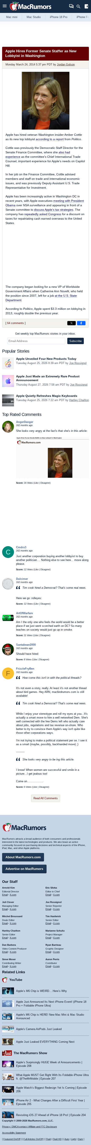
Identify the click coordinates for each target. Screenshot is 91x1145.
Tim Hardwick (53, 916)
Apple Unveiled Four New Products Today (46, 358)
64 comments (15, 323)
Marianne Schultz (55, 930)
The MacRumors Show (30, 1053)
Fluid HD (57, 1139)
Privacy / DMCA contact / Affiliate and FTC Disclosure (29, 1126)
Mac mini (11, 17)
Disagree (45, 483)
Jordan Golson (66, 64)
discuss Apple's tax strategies (53, 209)
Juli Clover (8, 902)
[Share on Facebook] (81, 323)
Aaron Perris (52, 959)
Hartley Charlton (79, 400)
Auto (67, 1139)
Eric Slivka (51, 887)
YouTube (15, 980)
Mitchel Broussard (12, 916)
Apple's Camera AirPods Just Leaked (39, 1029)
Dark (80, 1139)
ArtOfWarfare (24, 613)
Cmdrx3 (21, 547)
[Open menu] (4, 6)
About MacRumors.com (23, 857)
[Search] (80, 6)
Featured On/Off (11, 1139)
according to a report (50, 139)
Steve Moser (9, 959)
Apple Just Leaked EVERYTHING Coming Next (45, 1041)
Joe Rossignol (78, 363)
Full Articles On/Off (33, 1139)
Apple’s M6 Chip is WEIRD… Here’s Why (41, 991)
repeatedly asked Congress (42, 214)
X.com (13, 894)
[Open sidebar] (86, 7)
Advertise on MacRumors (24, 869)
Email (5, 894)
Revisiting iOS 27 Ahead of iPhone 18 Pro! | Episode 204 (51, 1115)
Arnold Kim (8, 887)
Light (73, 1139)
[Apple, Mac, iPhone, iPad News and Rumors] (30, 11)
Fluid (48, 1139)
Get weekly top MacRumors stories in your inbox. (45, 333)
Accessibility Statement (14, 1132)
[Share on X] (71, 323)
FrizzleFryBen (25, 668)
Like (36, 483)
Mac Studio (34, 17)
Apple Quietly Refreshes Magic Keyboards (46, 395)
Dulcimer (22, 578)
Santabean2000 (26, 644)
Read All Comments (45, 798)
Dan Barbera (9, 945)
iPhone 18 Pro (58, 17)
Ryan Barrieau (53, 945)
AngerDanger (24, 422)
